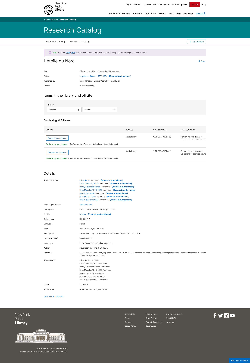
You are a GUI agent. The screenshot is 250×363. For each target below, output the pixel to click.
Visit (171, 13)
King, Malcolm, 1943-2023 (90, 190)
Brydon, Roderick (86, 193)
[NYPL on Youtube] (232, 316)
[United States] (85, 204)
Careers (128, 322)
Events (162, 13)
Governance (151, 326)
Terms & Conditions (154, 322)
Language (170, 322)
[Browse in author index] (120, 76)
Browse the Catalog (80, 41)
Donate (195, 4)
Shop (204, 4)
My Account (131, 4)
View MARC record (53, 296)
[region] (125, 144)
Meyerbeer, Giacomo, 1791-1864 (93, 76)
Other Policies (151, 318)
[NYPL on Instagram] (226, 316)
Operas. (82, 214)
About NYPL (171, 318)
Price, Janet (84, 180)
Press (127, 318)
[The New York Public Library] (55, 8)
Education (151, 13)
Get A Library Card (161, 4)
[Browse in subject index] (99, 214)
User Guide (70, 52)
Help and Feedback (239, 360)
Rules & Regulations (174, 314)
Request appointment (57, 138)
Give (178, 13)
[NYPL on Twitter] (220, 316)
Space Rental (130, 326)
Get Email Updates (179, 4)
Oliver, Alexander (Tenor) (90, 187)
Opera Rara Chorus (87, 196)
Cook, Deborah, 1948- (88, 183)
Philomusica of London (89, 200)
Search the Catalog (55, 41)
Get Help (188, 13)
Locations (147, 4)
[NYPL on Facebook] (214, 316)
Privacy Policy (152, 314)
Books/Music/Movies (119, 13)
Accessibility (130, 314)
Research (137, 13)
